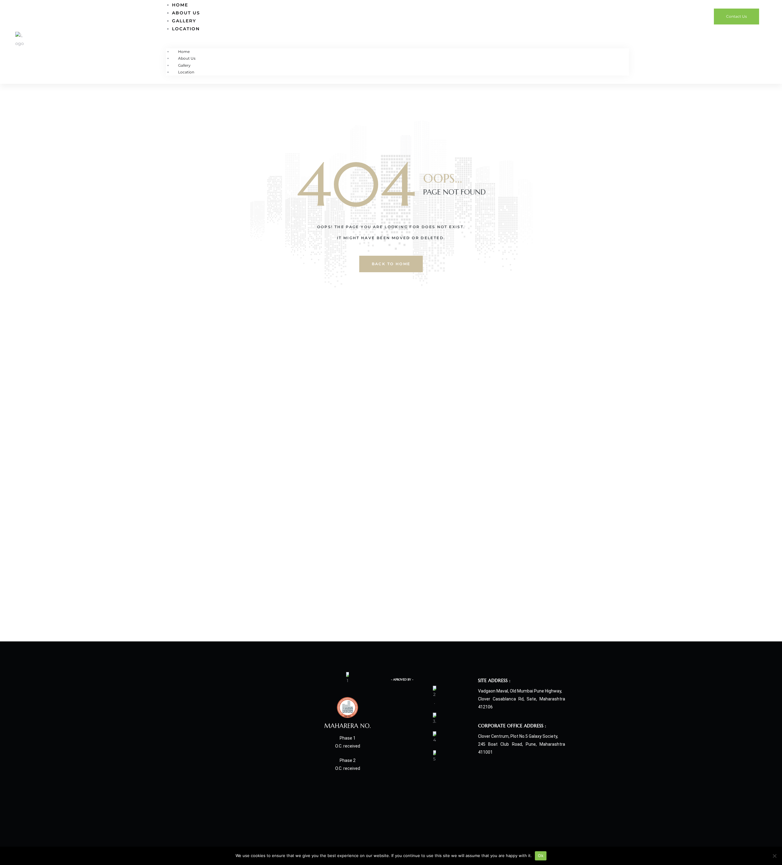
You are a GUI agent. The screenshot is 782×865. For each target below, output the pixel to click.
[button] (736, 16)
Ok (540, 855)
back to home (391, 264)
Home (184, 51)
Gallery (184, 21)
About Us (186, 13)
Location (186, 29)
